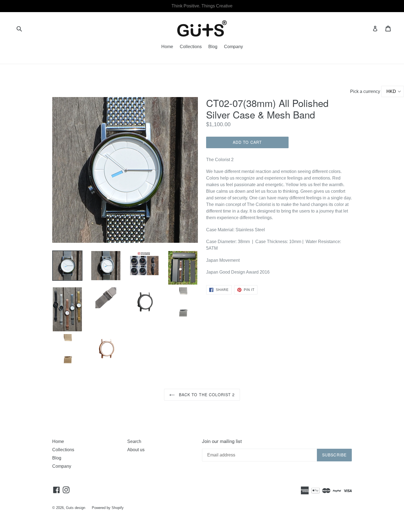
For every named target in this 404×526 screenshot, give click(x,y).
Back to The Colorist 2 (206, 394)
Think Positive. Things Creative (202, 6)
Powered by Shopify (108, 508)
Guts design (75, 508)
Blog (212, 46)
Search (134, 441)
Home (167, 46)
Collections (191, 46)
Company (233, 46)
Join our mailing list (222, 441)
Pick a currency (365, 91)
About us (136, 449)
